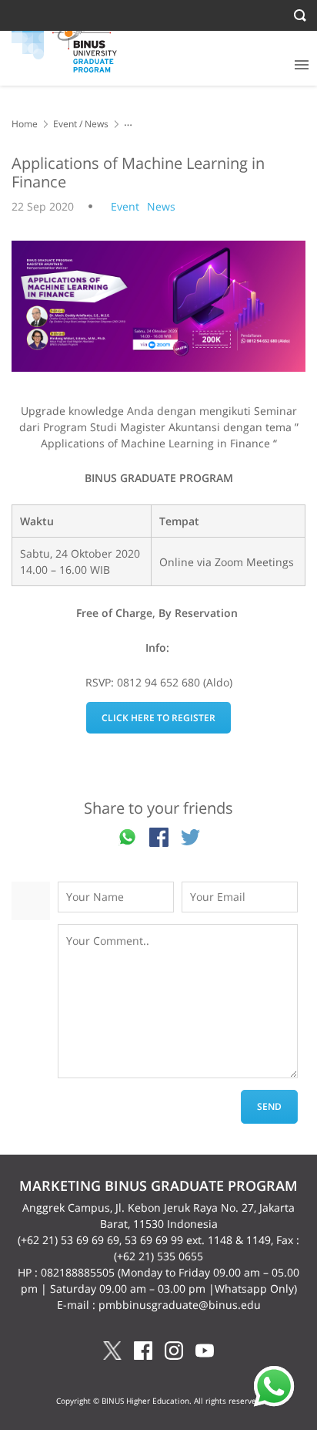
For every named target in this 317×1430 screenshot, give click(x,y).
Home (25, 123)
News (96, 123)
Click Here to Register (158, 717)
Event (65, 123)
